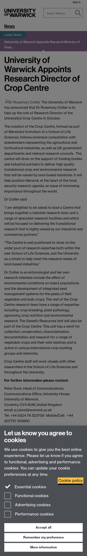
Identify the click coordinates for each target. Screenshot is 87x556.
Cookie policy (70, 480)
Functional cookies (31, 495)
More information (43, 547)
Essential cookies (30, 486)
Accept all (43, 527)
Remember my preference (43, 537)
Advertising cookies (32, 505)
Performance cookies (34, 514)
